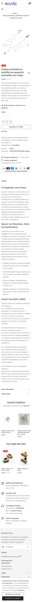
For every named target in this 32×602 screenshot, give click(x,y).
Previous (4, 45)
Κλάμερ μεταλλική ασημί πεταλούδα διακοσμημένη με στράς (24, 432)
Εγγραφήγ (28, 547)
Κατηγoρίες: (5, 151)
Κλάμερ (27, 151)
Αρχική (15, 13)
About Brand (5, 394)
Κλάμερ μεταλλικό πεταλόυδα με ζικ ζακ (8, 431)
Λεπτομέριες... (21, 590)
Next (28, 45)
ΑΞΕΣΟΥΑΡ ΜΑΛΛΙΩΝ (17, 151)
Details (3, 181)
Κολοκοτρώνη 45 (6, 560)
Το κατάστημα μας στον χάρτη (10, 556)
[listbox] (16, 116)
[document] (16, 590)
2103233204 (20, 508)
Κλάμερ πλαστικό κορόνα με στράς (7, 469)
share (5, 131)
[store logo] (11, 3)
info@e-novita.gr (16, 511)
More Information (7, 389)
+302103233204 (6, 566)
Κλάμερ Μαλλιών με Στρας (22, 469)
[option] (3, 115)
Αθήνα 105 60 (5, 563)
